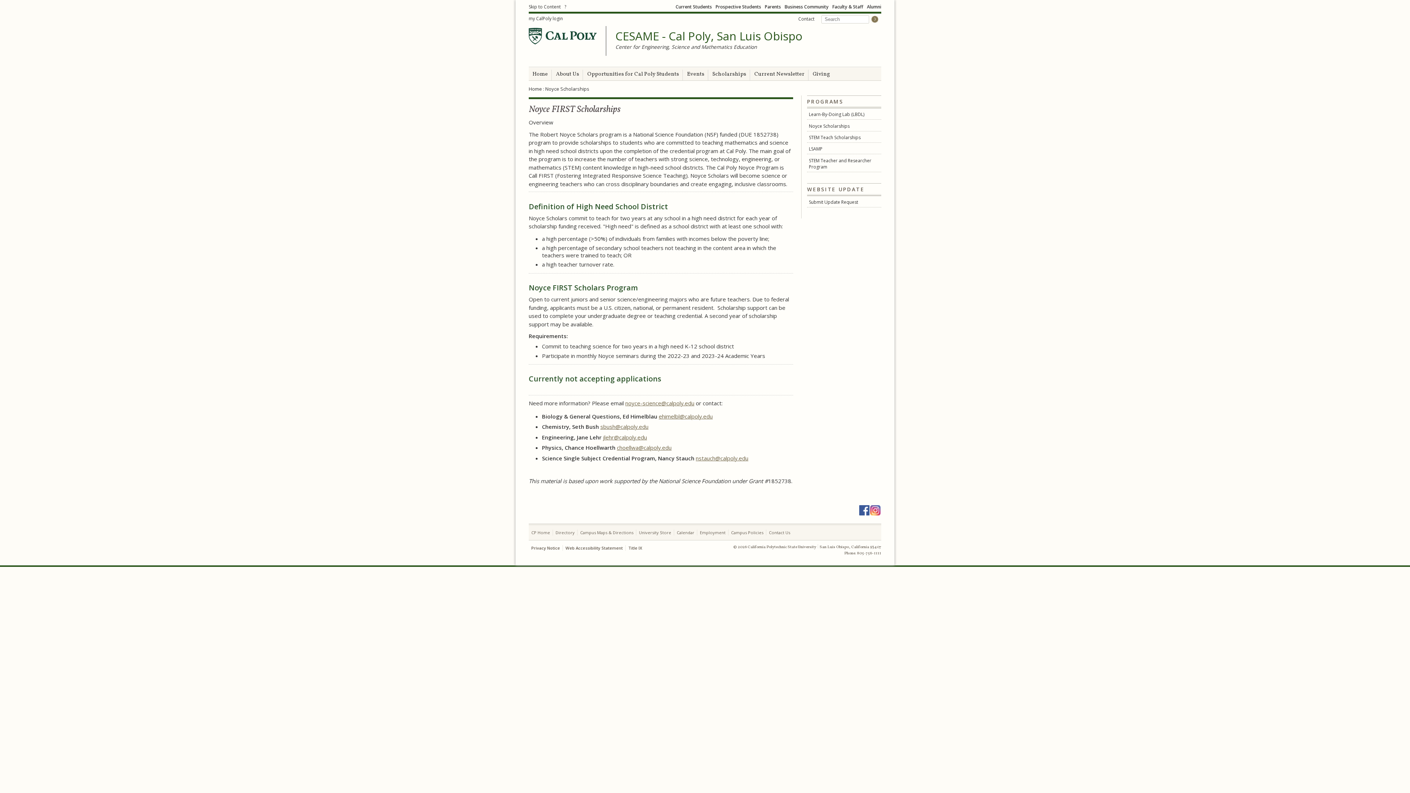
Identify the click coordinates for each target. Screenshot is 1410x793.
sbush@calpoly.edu (624, 426)
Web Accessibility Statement (594, 548)
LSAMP (815, 149)
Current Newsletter (779, 74)
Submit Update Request (833, 202)
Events (695, 74)
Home (540, 74)
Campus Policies (747, 532)
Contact (806, 19)
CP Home (540, 532)
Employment (713, 532)
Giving (821, 74)
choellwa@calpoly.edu (644, 447)
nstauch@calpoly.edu (722, 458)
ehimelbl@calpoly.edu (686, 416)
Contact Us (779, 532)
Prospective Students (738, 7)
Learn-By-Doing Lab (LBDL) (836, 114)
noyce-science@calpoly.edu (659, 403)
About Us (567, 74)
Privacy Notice (545, 548)
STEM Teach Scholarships (835, 137)
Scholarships (729, 74)
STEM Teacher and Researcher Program (840, 163)
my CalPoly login (546, 18)
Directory (565, 532)
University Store (655, 532)
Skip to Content (545, 7)
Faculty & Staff (847, 7)
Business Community (807, 7)
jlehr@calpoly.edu (625, 437)
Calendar (685, 532)
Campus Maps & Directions (606, 532)
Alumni (874, 7)
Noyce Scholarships (829, 126)
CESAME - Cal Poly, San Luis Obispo (708, 36)
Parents (773, 7)
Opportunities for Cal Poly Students (633, 74)
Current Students (694, 7)
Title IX (635, 548)
